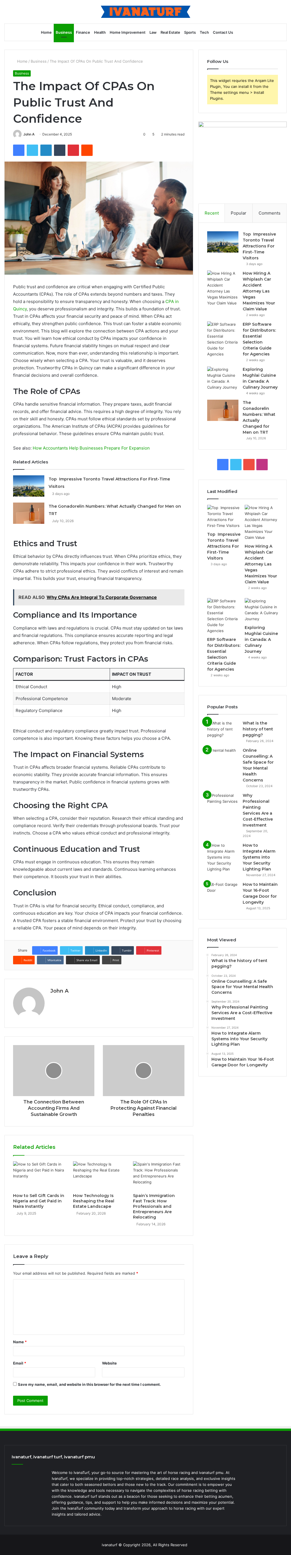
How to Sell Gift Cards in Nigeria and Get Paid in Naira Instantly (38, 1201)
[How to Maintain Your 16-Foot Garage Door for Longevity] (222, 892)
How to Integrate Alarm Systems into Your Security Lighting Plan (259, 857)
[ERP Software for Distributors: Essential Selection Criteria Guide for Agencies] (222, 339)
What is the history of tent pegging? (258, 729)
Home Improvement (128, 32)
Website (109, 1363)
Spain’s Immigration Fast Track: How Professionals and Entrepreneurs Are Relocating (154, 1206)
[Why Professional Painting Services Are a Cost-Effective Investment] (222, 803)
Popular (238, 213)
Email (19, 1363)
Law (153, 32)
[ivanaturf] (145, 12)
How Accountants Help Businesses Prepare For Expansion (91, 448)
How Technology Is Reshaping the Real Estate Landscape (93, 1201)
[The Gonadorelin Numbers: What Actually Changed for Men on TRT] (28, 513)
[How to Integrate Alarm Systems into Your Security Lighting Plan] (222, 857)
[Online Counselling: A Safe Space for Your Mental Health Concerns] (222, 758)
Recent (212, 213)
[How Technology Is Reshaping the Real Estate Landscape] (98, 1175)
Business (64, 32)
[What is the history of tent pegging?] (222, 731)
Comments (269, 213)
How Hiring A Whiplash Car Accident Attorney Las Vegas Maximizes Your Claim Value (259, 291)
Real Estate (170, 32)
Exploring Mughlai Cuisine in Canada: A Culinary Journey (261, 639)
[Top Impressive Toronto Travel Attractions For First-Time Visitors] (28, 486)
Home (46, 32)
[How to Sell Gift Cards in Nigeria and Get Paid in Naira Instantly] (39, 1175)
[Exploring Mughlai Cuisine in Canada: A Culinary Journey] (222, 378)
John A (29, 134)
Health (100, 32)
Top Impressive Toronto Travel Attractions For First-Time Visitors (259, 246)
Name (20, 1342)
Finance (83, 32)
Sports (190, 32)
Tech (204, 32)
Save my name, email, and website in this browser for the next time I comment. (89, 1384)
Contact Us (223, 32)
